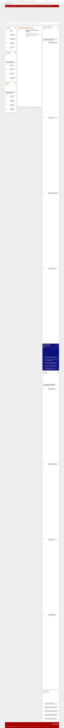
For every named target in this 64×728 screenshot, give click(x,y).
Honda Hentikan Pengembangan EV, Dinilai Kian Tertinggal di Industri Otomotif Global (52, 539)
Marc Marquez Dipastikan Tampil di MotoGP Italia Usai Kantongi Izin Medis (12, 73)
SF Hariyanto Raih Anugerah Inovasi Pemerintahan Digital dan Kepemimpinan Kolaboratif (50, 39)
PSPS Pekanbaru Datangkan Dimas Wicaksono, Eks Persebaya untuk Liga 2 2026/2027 (51, 357)
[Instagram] (57, 724)
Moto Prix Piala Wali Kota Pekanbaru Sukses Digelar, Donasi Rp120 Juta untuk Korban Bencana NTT (10, 62)
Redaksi (24, 726)
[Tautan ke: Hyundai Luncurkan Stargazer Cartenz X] (21, 66)
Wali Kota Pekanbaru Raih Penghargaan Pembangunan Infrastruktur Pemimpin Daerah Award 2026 (53, 42)
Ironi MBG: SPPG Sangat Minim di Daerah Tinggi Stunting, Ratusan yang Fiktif (12, 39)
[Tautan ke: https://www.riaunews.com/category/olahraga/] (57, 345)
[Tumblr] (56, 724)
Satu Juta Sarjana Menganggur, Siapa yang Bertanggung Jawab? (12, 30)
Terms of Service (29, 726)
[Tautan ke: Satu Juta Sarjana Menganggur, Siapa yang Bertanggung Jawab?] (7, 31)
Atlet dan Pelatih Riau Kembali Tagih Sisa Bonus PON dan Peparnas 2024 (51, 366)
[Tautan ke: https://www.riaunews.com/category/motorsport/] (15, 52)
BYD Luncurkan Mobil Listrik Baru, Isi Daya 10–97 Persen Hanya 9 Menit (52, 464)
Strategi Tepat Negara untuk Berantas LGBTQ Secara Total (13, 35)
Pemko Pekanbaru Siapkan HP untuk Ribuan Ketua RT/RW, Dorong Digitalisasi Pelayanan (53, 193)
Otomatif (27, 32)
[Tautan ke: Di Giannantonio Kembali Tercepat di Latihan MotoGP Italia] (7, 70)
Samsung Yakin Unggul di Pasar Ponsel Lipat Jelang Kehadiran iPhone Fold (10, 93)
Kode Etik (43, 726)
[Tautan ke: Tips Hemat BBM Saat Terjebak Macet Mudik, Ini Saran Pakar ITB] (45, 651)
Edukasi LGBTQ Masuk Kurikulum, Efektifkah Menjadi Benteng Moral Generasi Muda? (13, 47)
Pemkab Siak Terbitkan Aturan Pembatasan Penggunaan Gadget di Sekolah (13, 101)
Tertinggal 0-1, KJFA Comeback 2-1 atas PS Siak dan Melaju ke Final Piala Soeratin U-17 (51, 363)
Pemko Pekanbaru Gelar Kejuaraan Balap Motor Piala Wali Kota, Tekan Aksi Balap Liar (13, 65)
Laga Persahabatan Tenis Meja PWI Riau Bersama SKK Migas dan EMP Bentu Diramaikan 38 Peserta (51, 715)
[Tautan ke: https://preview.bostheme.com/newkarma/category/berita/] (15, 83)
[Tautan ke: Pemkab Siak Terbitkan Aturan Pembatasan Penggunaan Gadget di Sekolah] (7, 101)
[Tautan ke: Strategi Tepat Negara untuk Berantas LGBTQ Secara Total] (7, 35)
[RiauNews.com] (8, 3)
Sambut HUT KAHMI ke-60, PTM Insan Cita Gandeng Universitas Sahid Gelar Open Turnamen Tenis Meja (51, 718)
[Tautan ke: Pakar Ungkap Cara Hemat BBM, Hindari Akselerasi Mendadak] (50, 378)
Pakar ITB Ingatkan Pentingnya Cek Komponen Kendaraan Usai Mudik (52, 389)
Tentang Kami (20, 726)
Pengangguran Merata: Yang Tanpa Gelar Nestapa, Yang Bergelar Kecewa (12, 43)
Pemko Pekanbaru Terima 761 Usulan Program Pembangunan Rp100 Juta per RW (53, 118)
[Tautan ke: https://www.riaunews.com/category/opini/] (15, 28)
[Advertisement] (32, 15)
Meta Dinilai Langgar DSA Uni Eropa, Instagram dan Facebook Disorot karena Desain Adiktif (13, 105)
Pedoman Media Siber (37, 726)
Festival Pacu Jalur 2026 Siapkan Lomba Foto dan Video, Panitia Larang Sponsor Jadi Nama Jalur (51, 711)
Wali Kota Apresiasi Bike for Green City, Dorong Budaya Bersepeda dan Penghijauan (51, 368)
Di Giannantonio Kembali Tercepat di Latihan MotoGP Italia (12, 69)
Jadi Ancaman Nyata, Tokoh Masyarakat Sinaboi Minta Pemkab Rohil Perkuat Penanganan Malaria (51, 703)
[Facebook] (53, 724)
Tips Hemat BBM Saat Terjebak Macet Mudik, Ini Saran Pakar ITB (52, 615)
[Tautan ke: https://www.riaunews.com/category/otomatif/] (57, 372)
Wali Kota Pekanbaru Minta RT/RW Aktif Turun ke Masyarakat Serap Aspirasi (52, 268)
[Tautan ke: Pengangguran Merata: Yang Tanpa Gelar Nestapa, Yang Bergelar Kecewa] (7, 43)
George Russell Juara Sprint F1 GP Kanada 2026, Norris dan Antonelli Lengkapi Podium (13, 78)
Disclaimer (47, 726)
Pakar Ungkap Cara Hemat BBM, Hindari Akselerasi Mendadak (49, 385)
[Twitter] (54, 724)
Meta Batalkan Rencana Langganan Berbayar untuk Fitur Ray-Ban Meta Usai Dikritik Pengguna (12, 96)
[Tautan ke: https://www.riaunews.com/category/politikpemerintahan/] (57, 27)
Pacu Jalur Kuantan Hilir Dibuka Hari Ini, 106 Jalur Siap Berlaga (51, 360)
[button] (58, 1)
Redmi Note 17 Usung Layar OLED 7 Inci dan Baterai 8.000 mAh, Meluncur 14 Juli (13, 109)
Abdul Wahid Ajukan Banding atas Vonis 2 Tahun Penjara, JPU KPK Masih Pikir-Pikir (51, 707)
